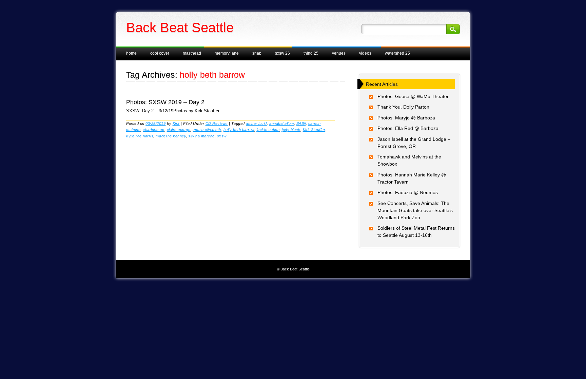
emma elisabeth (207, 130)
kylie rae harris (139, 136)
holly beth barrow (238, 130)
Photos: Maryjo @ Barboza (406, 117)
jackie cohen (268, 130)
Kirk (176, 123)
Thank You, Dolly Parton (403, 107)
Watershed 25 (397, 53)
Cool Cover (159, 53)
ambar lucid (256, 123)
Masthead (192, 53)
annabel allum (281, 123)
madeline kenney (171, 136)
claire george (179, 130)
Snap (256, 53)
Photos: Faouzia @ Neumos (407, 192)
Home (131, 53)
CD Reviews (217, 123)
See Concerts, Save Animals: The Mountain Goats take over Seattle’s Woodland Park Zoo (415, 210)
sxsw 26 (282, 53)
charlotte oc (153, 130)
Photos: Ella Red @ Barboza (407, 128)
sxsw (222, 136)
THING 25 (311, 53)
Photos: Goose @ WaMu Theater (413, 96)
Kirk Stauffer (314, 130)
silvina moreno (201, 136)
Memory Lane (227, 53)
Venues (339, 53)
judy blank (291, 130)
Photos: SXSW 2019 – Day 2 (165, 102)
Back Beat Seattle (180, 27)
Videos (365, 53)
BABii (301, 123)
